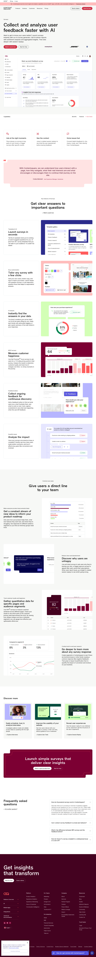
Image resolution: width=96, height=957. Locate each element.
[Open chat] (92, 953)
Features (81, 116)
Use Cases (89, 116)
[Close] (27, 942)
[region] (15, 948)
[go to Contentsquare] (6, 1)
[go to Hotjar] (16, 1)
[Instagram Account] (10, 923)
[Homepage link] (6, 894)
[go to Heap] (11, 1)
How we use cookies (14, 947)
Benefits (74, 116)
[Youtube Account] (7, 923)
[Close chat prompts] (88, 951)
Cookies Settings (88, 946)
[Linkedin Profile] (5, 923)
